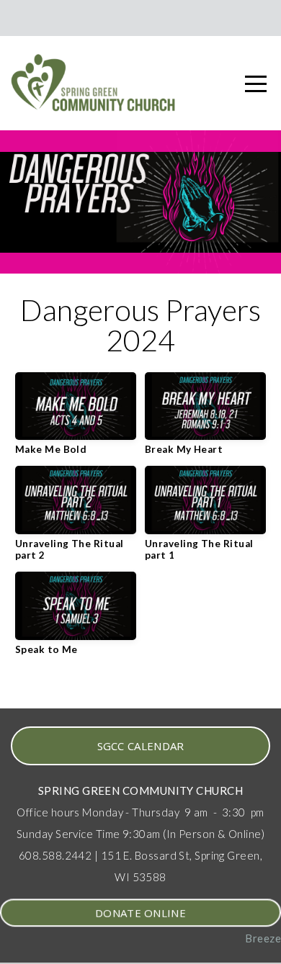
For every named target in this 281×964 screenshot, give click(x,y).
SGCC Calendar (140, 746)
